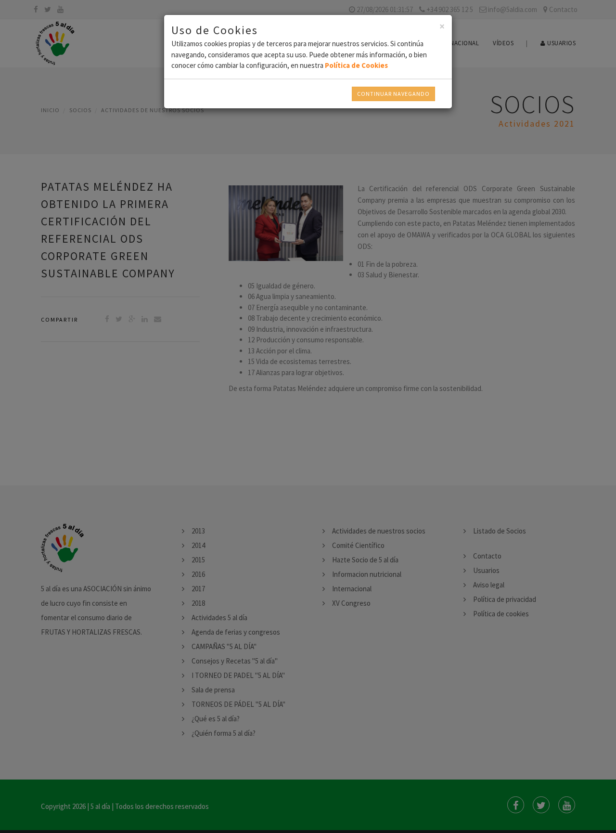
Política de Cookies (356, 65)
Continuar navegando (393, 93)
